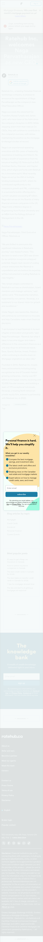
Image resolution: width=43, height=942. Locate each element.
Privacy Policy (16, 504)
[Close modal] (34, 435)
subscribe (21, 494)
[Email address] (21, 488)
